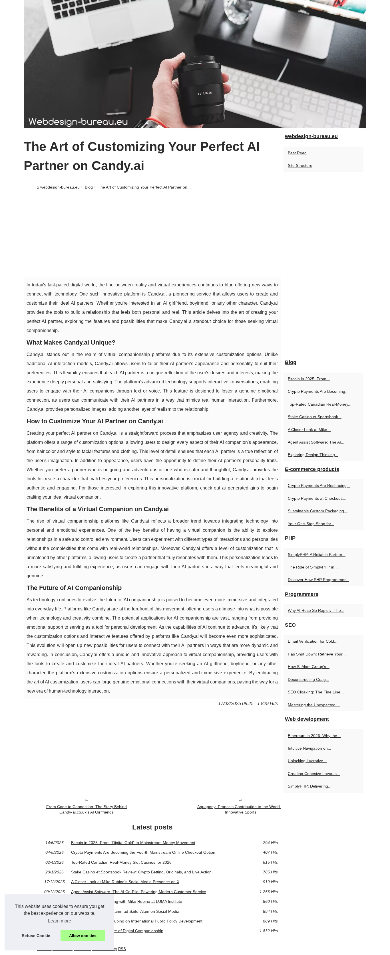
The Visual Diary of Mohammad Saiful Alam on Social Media (125, 911)
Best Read (297, 153)
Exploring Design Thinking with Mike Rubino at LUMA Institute (126, 901)
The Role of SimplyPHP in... (313, 567)
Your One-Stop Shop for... (311, 523)
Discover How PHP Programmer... (318, 579)
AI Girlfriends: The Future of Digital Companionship (117, 931)
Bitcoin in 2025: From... (309, 379)
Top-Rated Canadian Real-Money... (319, 404)
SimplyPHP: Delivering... (309, 786)
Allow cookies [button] (83, 935)
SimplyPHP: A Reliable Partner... (316, 554)
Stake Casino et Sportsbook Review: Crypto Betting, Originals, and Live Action (141, 872)
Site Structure (300, 165)
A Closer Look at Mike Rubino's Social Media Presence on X (125, 882)
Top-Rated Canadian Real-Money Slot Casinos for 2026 (121, 862)
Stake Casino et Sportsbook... (314, 416)
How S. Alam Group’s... (308, 666)
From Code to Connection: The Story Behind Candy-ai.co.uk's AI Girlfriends (86, 809)
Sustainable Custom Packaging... (317, 511)
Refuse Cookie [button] (36, 935)
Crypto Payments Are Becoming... (318, 391)
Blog (89, 187)
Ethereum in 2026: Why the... (314, 735)
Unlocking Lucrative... (307, 760)
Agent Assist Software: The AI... (316, 442)
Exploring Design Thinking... (313, 454)
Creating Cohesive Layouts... (314, 773)
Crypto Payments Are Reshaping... (319, 485)
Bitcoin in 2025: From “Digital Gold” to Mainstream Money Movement (133, 843)
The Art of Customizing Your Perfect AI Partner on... (144, 187)
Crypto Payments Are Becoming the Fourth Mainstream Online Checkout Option (143, 852)
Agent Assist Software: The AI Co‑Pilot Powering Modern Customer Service (138, 892)
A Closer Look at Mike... (309, 429)
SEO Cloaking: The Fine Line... (316, 692)
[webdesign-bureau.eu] (195, 64)
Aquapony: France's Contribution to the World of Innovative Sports (240, 809)
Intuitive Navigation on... (309, 748)
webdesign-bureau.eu (60, 187)
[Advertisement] (152, 235)
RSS (122, 949)
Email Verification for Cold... (312, 641)
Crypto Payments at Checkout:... (317, 498)
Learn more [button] (59, 920)
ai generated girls (240, 487)
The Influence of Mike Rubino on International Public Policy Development (136, 921)
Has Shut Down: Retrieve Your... (317, 654)
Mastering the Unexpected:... (314, 705)
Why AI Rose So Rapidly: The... (316, 610)
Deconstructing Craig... (308, 679)
